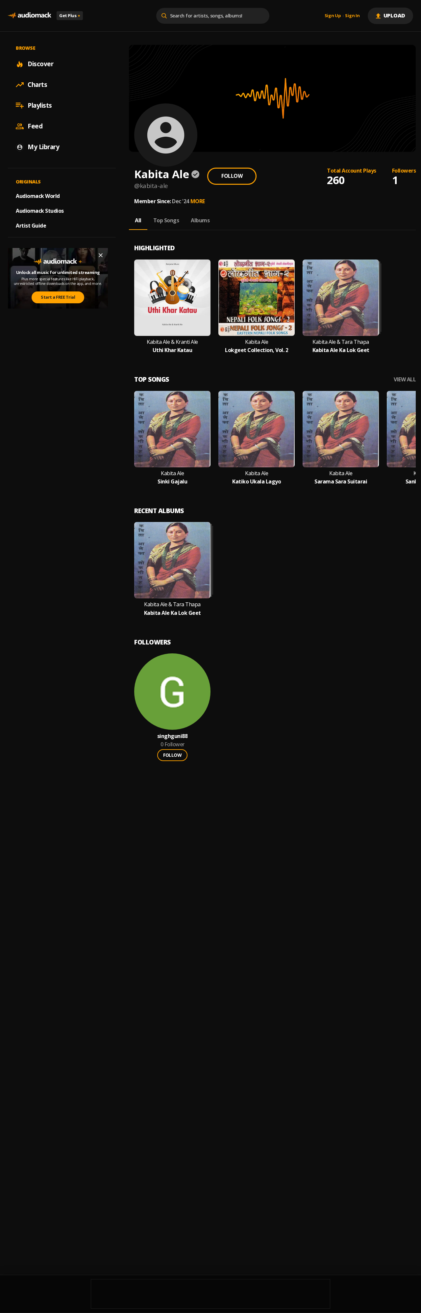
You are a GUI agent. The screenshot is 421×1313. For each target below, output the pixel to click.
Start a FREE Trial (58, 297)
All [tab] (138, 220)
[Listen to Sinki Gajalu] (172, 429)
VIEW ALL (405, 379)
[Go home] (29, 15)
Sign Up (333, 15)
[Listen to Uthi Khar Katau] (172, 298)
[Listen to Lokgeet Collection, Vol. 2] (256, 298)
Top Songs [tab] (166, 220)
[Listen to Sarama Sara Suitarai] (341, 429)
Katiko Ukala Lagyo (256, 481)
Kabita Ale (256, 342)
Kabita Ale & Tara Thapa (340, 342)
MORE (197, 201)
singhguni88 (172, 736)
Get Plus (69, 15)
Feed (35, 126)
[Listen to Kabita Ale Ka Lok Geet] (341, 298)
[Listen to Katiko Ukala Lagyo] (256, 429)
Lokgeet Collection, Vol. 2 (256, 350)
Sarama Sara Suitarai (340, 481)
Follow (231, 175)
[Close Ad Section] (100, 255)
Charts (37, 84)
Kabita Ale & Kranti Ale (172, 342)
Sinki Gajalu (172, 481)
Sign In (352, 15)
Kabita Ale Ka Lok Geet (340, 350)
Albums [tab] (200, 220)
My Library (43, 147)
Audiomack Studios (40, 210)
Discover (40, 64)
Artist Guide (31, 225)
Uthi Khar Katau (172, 350)
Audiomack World (38, 196)
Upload (395, 15)
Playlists (40, 105)
